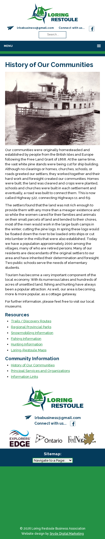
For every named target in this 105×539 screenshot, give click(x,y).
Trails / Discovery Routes (31, 321)
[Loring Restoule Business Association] (52, 13)
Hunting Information (27, 344)
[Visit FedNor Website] (81, 438)
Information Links (24, 377)
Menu (8, 46)
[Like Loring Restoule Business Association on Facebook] (91, 28)
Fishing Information (26, 339)
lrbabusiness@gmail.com (35, 28)
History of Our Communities (33, 365)
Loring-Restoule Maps (28, 350)
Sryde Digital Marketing (67, 533)
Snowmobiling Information (32, 333)
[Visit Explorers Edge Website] (20, 438)
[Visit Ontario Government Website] (49, 438)
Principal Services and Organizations (40, 371)
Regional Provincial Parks (31, 327)
